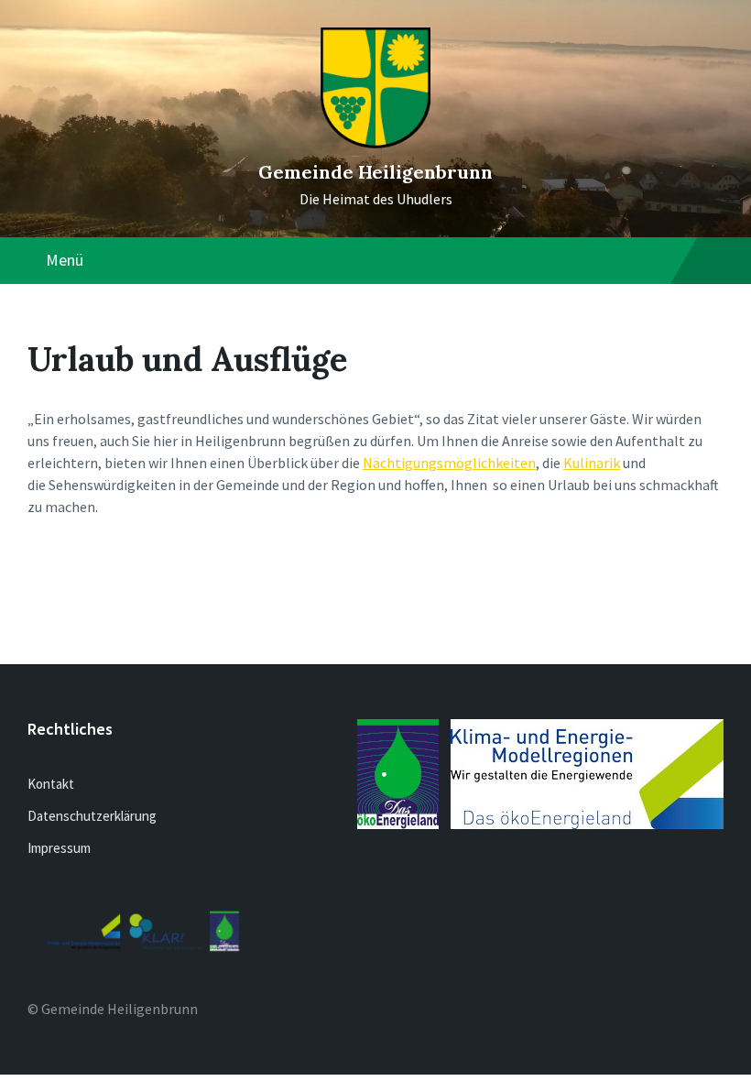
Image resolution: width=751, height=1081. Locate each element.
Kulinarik (591, 462)
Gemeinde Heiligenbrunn (375, 171)
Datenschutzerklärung (92, 815)
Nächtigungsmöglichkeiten (449, 462)
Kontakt (50, 783)
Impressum (59, 848)
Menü (64, 259)
